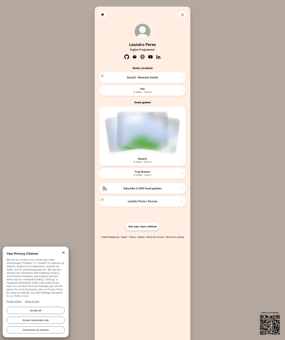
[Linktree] (102, 15)
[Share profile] (182, 15)
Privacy (132, 237)
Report (124, 237)
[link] (127, 57)
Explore (141, 237)
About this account (155, 237)
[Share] (182, 78)
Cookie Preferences (110, 237)
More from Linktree (175, 237)
